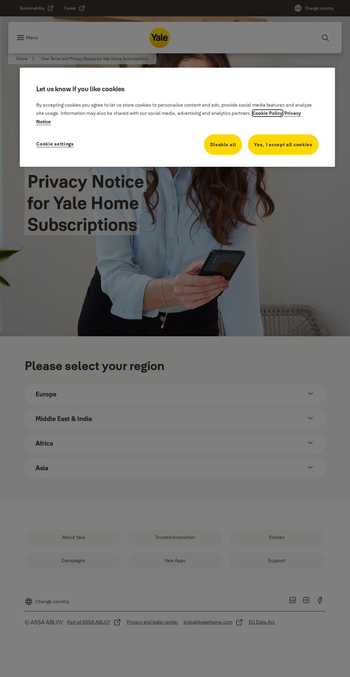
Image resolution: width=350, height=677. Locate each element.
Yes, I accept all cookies (283, 144)
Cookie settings (55, 144)
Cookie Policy (268, 113)
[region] (177, 117)
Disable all (223, 144)
